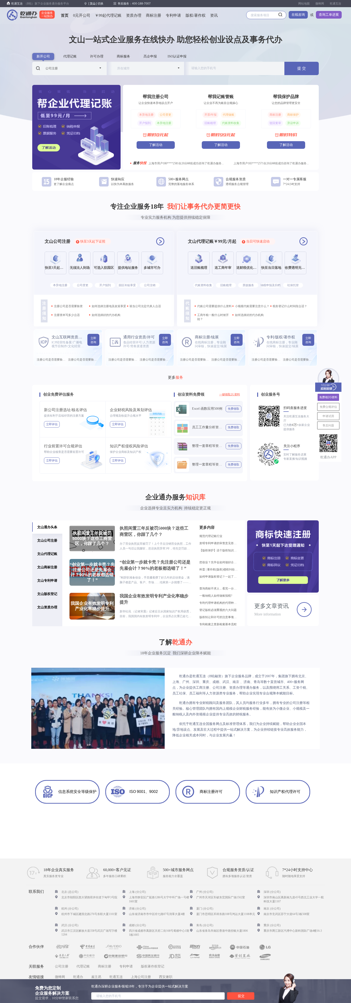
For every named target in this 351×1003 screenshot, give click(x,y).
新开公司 (43, 56)
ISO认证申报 (177, 56)
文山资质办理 (47, 607)
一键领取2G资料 (229, 394)
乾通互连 (335, 3)
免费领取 (233, 408)
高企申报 (150, 56)
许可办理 (96, 56)
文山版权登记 (47, 594)
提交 (241, 996)
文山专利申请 (47, 580)
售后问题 (328, 425)
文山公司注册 (47, 540)
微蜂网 (319, 3)
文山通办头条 (47, 527)
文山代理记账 (47, 554)
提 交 (301, 68)
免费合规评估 (328, 406)
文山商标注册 (47, 567)
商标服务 (123, 56)
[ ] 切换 (95, 3)
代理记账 (70, 56)
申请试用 (328, 416)
